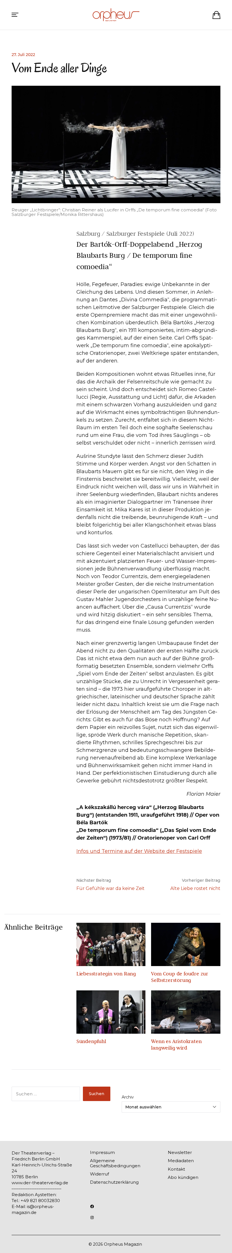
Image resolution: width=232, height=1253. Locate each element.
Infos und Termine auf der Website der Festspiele (139, 851)
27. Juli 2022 (23, 55)
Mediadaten (181, 1160)
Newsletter (180, 1152)
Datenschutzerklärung (114, 1182)
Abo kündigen (183, 1177)
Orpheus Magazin (123, 1244)
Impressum (102, 1152)
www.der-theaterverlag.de (40, 1182)
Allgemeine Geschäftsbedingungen (115, 1163)
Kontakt (176, 1169)
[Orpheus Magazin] (116, 15)
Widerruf (99, 1174)
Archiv (128, 1097)
